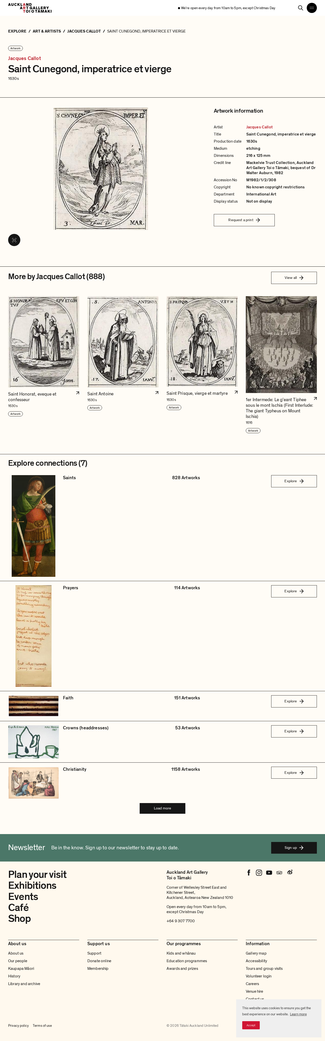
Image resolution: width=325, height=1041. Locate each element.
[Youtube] (269, 873)
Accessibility (256, 961)
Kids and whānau (181, 953)
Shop (19, 918)
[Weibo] (289, 873)
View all (291, 277)
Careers (252, 984)
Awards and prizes (182, 968)
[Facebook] (249, 873)
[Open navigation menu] (312, 8)
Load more (162, 808)
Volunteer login (258, 976)
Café (18, 907)
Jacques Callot (24, 58)
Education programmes (187, 961)
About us (15, 953)
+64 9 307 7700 (181, 921)
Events (23, 896)
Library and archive (24, 984)
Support (94, 953)
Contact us (255, 999)
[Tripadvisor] (279, 873)
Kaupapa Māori (21, 968)
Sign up (291, 847)
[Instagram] (259, 873)
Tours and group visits (264, 968)
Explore (290, 481)
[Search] (301, 8)
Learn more (298, 1014)
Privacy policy (18, 1025)
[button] (43, 365)
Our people (17, 961)
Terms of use (42, 1025)
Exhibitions (32, 885)
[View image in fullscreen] (14, 240)
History (14, 976)
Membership (98, 968)
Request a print (240, 219)
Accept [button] (251, 1025)
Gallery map (256, 953)
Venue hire (254, 991)
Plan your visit (37, 874)
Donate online (99, 961)
